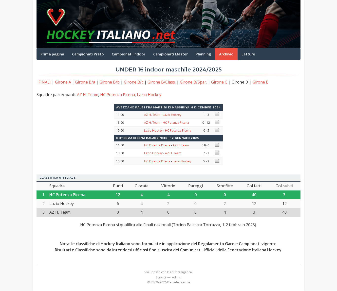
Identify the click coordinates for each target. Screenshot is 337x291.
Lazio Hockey (149, 94)
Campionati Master (170, 53)
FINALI (44, 82)
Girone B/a (85, 82)
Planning (203, 53)
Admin (176, 277)
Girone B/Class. (162, 82)
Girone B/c (133, 82)
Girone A (63, 82)
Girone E (260, 82)
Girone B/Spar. (193, 82)
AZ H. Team (87, 94)
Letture (248, 53)
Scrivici (161, 277)
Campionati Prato (88, 53)
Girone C (219, 82)
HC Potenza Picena (117, 94)
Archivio (226, 53)
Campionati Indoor (128, 53)
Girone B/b (109, 82)
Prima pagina (52, 53)
